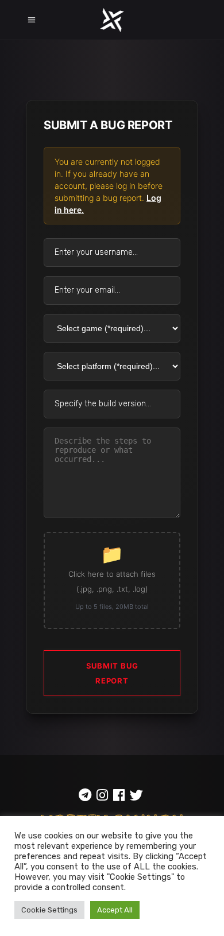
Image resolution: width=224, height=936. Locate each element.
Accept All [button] (115, 910)
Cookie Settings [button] (49, 910)
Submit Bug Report (112, 673)
